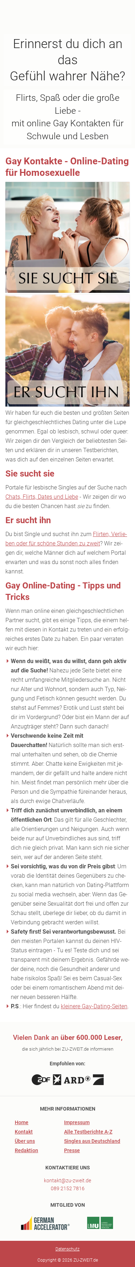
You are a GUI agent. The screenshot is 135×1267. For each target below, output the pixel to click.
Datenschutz (67, 1249)
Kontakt (24, 1132)
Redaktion (26, 1150)
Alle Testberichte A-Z (88, 1132)
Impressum (77, 1122)
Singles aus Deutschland (92, 1141)
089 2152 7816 (68, 1188)
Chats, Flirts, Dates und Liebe (41, 496)
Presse (72, 1150)
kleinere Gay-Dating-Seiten (94, 1006)
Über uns (25, 1141)
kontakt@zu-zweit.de (67, 1180)
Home (21, 1122)
